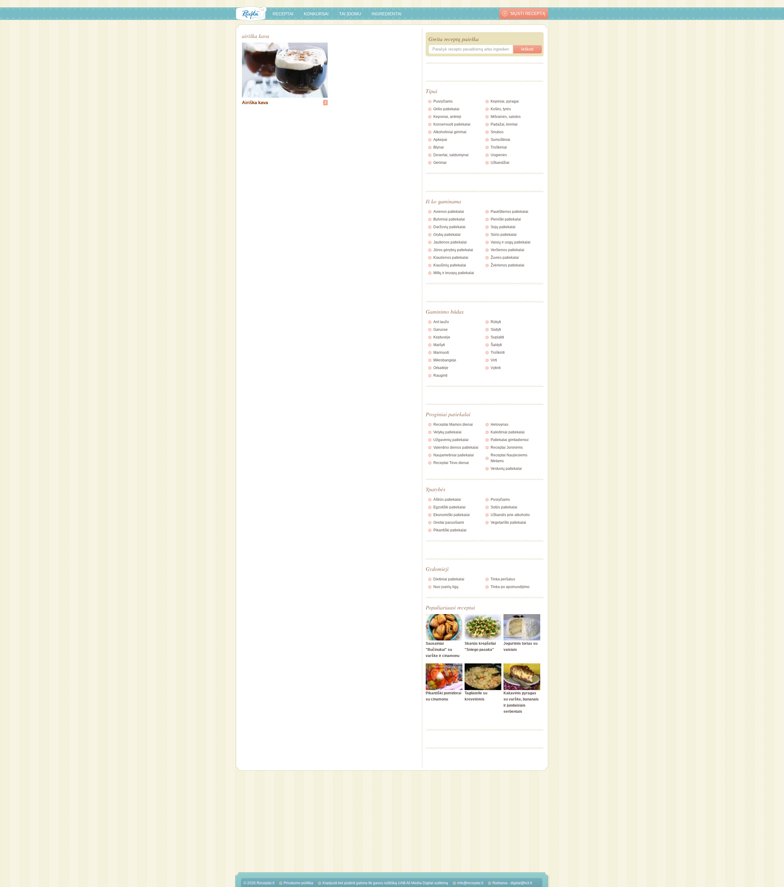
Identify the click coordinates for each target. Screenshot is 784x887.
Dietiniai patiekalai (448, 579)
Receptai (283, 13)
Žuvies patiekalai (505, 257)
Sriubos (497, 132)
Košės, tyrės (501, 109)
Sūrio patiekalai (504, 234)
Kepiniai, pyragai (505, 101)
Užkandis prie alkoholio (510, 515)
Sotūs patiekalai (504, 507)
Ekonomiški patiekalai (451, 515)
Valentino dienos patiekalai (455, 447)
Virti (494, 360)
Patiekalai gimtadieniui (510, 440)
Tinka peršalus (503, 579)
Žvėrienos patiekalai (507, 265)
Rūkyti (496, 322)
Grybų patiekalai (447, 234)
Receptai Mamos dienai (453, 424)
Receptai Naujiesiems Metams (509, 458)
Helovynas (499, 424)
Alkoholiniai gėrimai (449, 132)
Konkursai (316, 13)
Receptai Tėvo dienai (451, 463)
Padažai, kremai (504, 124)
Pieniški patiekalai (506, 219)
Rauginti (440, 375)
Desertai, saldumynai (451, 155)
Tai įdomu (350, 13)
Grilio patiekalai (446, 109)
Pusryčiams (443, 101)
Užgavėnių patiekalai (451, 440)
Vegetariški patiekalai (508, 522)
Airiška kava (255, 102)
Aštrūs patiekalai (447, 499)
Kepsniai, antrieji (447, 117)
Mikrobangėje (444, 360)
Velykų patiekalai (447, 432)
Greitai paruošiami (448, 522)
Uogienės (499, 155)
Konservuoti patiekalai (451, 124)
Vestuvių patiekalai (506, 468)
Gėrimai (440, 162)
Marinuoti (441, 352)
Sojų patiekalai (503, 227)
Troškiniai (499, 147)
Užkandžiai (500, 162)
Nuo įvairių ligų (445, 587)
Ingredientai (386, 13)
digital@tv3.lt (521, 883)
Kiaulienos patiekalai (450, 257)
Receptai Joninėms (507, 447)
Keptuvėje (441, 337)
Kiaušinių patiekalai (449, 265)
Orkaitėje (440, 368)
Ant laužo (441, 322)
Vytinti (496, 368)
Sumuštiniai (500, 140)
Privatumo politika (298, 883)
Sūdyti (496, 329)
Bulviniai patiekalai (449, 219)
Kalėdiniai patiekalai (508, 432)
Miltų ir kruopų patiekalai (453, 273)
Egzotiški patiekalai (449, 507)
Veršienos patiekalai (507, 250)
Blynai (438, 147)
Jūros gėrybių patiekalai (453, 250)
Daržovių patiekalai (449, 227)
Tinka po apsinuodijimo (510, 587)
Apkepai (440, 140)
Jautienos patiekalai (450, 242)
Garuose (440, 329)
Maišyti (439, 345)
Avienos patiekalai (448, 211)
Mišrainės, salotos (506, 117)
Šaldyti (496, 345)
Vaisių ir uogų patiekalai (510, 242)
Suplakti (497, 337)
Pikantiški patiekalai (449, 530)
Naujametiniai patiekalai (453, 455)
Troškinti (498, 352)
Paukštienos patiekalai (509, 211)
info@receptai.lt (470, 883)
